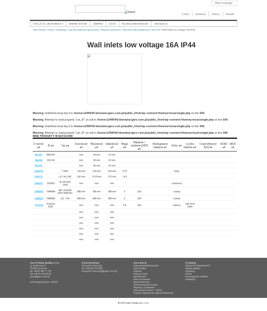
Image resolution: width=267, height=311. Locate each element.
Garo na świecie (142, 279)
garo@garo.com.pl (40, 276)
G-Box (188, 273)
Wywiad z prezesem (144, 287)
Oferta (51, 29)
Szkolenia (200, 14)
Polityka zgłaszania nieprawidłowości (153, 293)
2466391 (38, 183)
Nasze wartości (142, 282)
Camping (98, 24)
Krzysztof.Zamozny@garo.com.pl (99, 271)
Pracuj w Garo (141, 273)
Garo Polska (42, 11)
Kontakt (230, 14)
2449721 (38, 176)
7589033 (38, 198)
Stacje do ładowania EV (48, 24)
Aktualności (140, 276)
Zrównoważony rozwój (145, 284)
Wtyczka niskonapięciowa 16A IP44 (141, 29)
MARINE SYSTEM (78, 24)
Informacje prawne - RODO (44, 282)
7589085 (38, 191)
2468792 (38, 171)
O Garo (185, 14)
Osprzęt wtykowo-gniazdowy (83, 29)
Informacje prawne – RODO (148, 290)
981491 (39, 154)
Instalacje (161, 24)
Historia (138, 271)
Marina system (193, 268)
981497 (39, 165)
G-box (112, 24)
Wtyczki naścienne (111, 29)
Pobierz (216, 14)
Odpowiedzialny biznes (146, 265)
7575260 (38, 205)
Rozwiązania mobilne (135, 24)
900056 (39, 160)
